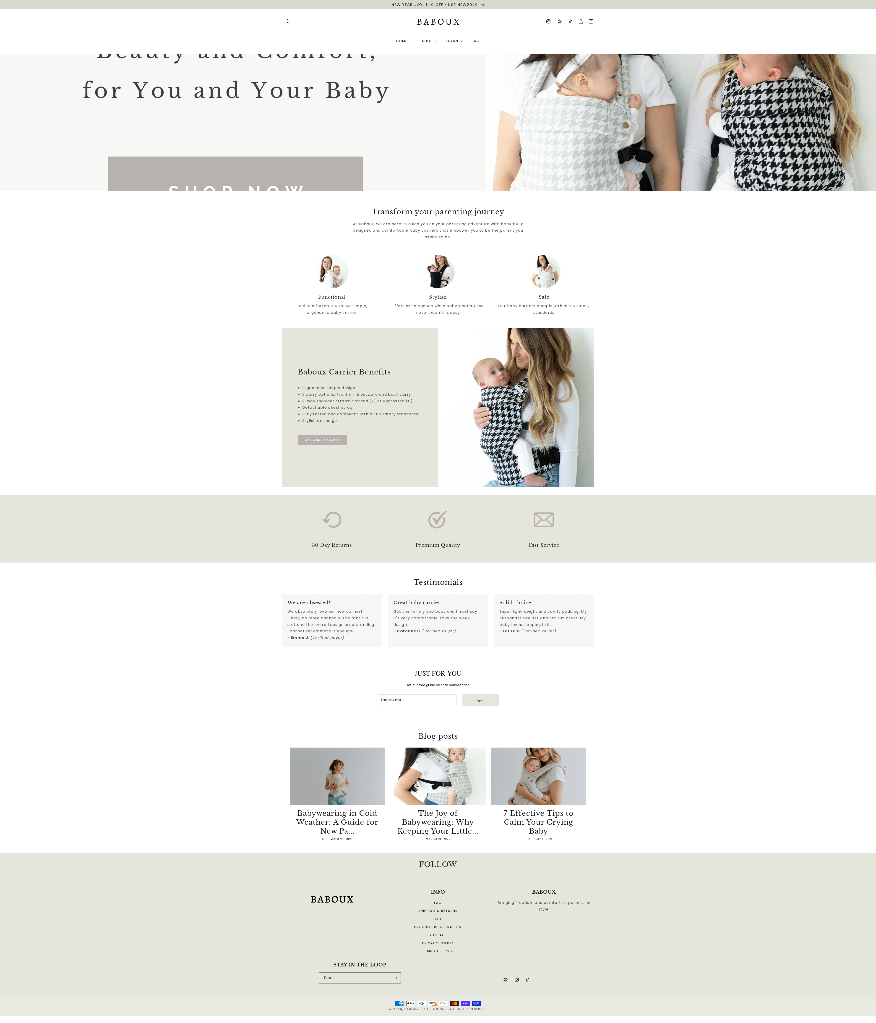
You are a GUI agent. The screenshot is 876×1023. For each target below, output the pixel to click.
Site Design (434, 1009)
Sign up (480, 700)
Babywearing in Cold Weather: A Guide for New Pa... (337, 822)
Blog (438, 919)
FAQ (438, 902)
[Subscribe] (396, 978)
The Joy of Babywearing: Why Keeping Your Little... (437, 822)
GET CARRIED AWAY (322, 439)
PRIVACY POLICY (438, 943)
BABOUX (411, 1009)
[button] (288, 21)
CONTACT (438, 935)
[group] (438, 122)
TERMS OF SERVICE (438, 951)
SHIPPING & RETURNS (438, 910)
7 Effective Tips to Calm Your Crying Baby (539, 822)
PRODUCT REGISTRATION (437, 927)
